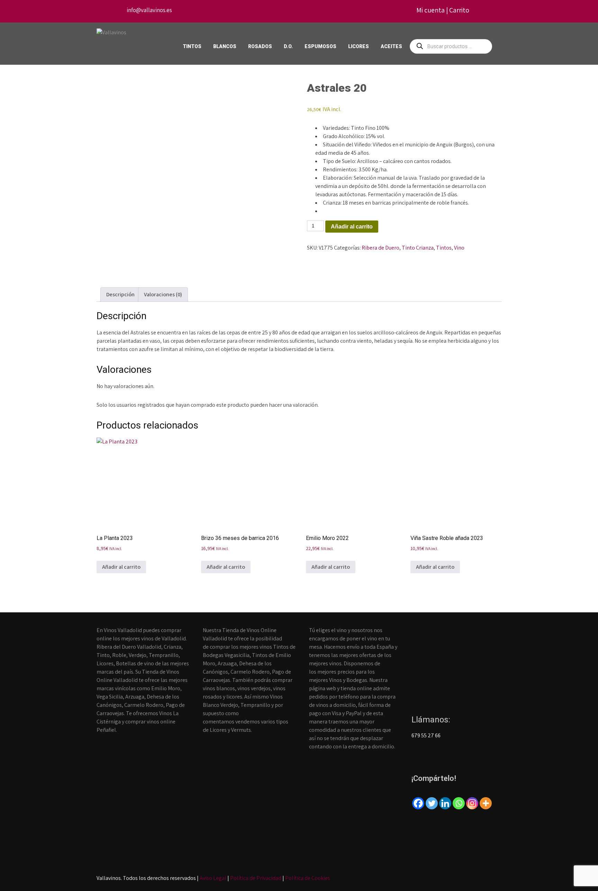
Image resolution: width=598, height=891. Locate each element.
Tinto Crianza (418, 247)
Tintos (192, 46)
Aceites (391, 46)
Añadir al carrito (352, 227)
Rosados (260, 46)
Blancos (224, 46)
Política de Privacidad (255, 878)
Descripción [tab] (120, 294)
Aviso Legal (213, 878)
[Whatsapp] (459, 803)
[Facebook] (418, 803)
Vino (459, 247)
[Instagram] (472, 803)
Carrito (459, 10)
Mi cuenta (430, 10)
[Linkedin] (445, 803)
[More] (486, 803)
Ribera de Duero (380, 247)
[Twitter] (432, 803)
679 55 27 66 (426, 735)
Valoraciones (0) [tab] (163, 294)
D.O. (288, 46)
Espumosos (320, 46)
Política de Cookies (307, 878)
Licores (358, 46)
